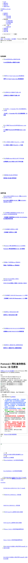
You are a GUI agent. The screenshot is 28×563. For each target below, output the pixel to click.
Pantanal (6, 434)
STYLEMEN (7, 39)
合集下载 (5, 31)
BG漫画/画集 (9, 22)
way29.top (3, 482)
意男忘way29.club (5, 370)
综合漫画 (8, 23)
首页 (2, 10)
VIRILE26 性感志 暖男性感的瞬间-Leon (13, 454)
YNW (2, 480)
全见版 (10, 434)
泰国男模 (14, 434)
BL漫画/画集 (9, 20)
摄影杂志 (5, 3)
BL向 (4, 1)
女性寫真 (8, 17)
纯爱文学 (5, 4)
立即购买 (13, 396)
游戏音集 (5, 29)
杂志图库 (14, 39)
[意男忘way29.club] (5, 9)
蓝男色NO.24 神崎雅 (8, 457)
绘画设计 (5, 13)
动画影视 (5, 28)
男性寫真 (8, 16)
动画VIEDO (6, 6)
